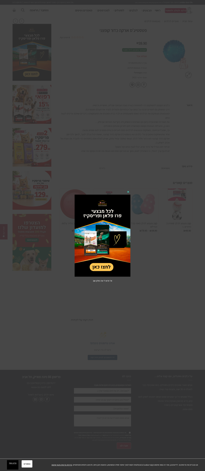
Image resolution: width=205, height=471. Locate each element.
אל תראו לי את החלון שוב (102, 280)
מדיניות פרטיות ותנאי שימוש (62, 465)
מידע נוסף (12, 463)
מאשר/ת (27, 464)
